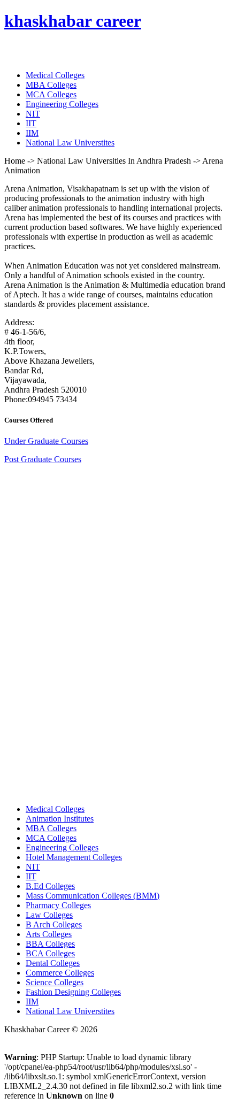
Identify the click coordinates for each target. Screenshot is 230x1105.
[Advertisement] (84, 633)
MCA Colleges (51, 94)
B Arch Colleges (54, 924)
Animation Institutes (60, 818)
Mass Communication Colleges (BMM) (92, 895)
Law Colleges (49, 914)
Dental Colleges (53, 963)
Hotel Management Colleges (74, 857)
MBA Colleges (51, 84)
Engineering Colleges (62, 104)
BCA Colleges (50, 953)
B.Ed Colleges (50, 886)
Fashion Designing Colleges (73, 991)
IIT (31, 123)
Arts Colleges (49, 934)
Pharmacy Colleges (58, 905)
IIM (32, 132)
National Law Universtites (70, 142)
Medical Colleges (55, 75)
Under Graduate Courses (46, 441)
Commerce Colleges (60, 972)
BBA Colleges (50, 943)
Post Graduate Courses (42, 459)
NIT (33, 113)
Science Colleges (54, 982)
